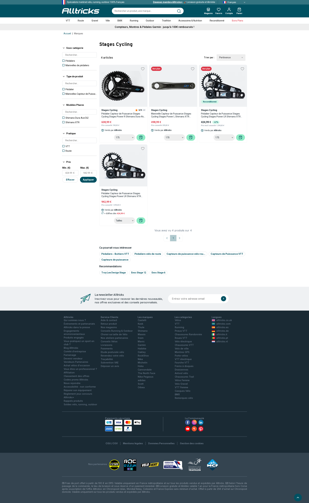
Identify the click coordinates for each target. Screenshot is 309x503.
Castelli (142, 320)
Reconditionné (217, 20)
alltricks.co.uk (224, 320)
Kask (140, 323)
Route (81, 20)
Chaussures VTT (184, 345)
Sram (140, 338)
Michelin (142, 362)
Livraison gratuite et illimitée (184, 2)
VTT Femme (181, 387)
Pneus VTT (181, 330)
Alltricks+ (69, 397)
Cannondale (145, 369)
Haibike (142, 348)
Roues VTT (181, 338)
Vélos (178, 320)
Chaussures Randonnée (188, 334)
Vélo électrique (183, 341)
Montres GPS (182, 352)
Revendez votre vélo (112, 355)
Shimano (143, 330)
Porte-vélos (181, 355)
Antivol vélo (181, 373)
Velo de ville (182, 348)
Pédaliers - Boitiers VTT (115, 253)
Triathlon (166, 20)
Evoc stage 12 (138, 272)
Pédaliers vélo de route (148, 253)
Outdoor (150, 20)
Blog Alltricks (71, 347)
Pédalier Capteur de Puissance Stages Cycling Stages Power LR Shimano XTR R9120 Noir (121, 195)
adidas (141, 380)
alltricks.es (222, 327)
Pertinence (225, 57)
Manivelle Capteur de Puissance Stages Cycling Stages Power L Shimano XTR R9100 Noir (171, 115)
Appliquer (88, 179)
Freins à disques (184, 366)
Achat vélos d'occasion (77, 365)
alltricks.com (223, 323)
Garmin (142, 345)
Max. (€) (84, 167)
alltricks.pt (222, 338)
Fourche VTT (182, 362)
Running (134, 20)
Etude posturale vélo (112, 352)
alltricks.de (222, 330)
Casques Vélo (182, 390)
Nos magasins (109, 327)
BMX (119, 20)
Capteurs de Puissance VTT (227, 253)
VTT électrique (183, 359)
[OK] (223, 298)
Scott (141, 383)
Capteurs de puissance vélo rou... (186, 253)
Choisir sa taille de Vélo (114, 334)
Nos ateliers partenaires (114, 338)
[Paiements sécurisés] (123, 425)
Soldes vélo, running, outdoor (80, 404)
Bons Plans (237, 20)
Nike (140, 359)
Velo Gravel (181, 383)
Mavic (141, 341)
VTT (68, 20)
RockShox (143, 355)
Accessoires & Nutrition (190, 20)
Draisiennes (181, 369)
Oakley (142, 352)
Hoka (141, 366)
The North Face (146, 373)
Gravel (95, 20)
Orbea (141, 387)
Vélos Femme (182, 380)
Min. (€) (66, 167)
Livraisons (106, 345)
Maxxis (141, 334)
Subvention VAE (109, 362)
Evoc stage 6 (158, 272)
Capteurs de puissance (114, 259)
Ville (108, 20)
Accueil (67, 33)
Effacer (70, 179)
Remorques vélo (184, 398)
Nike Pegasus (145, 376)
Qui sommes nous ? (75, 320)
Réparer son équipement (78, 390)
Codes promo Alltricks (76, 379)
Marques (78, 33)
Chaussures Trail (184, 376)
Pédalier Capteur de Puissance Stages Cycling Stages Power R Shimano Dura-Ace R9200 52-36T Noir (123, 115)
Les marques (145, 317)
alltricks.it (221, 334)
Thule (141, 327)
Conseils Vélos (109, 341)
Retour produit (109, 323)
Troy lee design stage (113, 272)
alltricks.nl (222, 341)
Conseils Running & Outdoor (117, 330)
